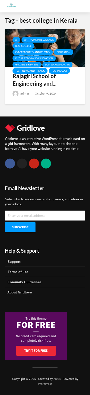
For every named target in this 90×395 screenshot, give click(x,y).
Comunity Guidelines (25, 282)
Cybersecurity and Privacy (32, 52)
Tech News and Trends (30, 70)
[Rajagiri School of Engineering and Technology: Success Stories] (45, 47)
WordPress (45, 384)
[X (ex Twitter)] (22, 164)
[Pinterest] (34, 164)
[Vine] (46, 164)
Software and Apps (57, 64)
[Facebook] (10, 164)
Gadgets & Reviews (26, 64)
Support (14, 261)
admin (24, 93)
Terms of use (18, 272)
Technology (59, 70)
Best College (23, 46)
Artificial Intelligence (39, 39)
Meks (57, 379)
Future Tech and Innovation (34, 58)
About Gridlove (20, 292)
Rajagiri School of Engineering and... (34, 80)
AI (16, 39)
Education (63, 52)
